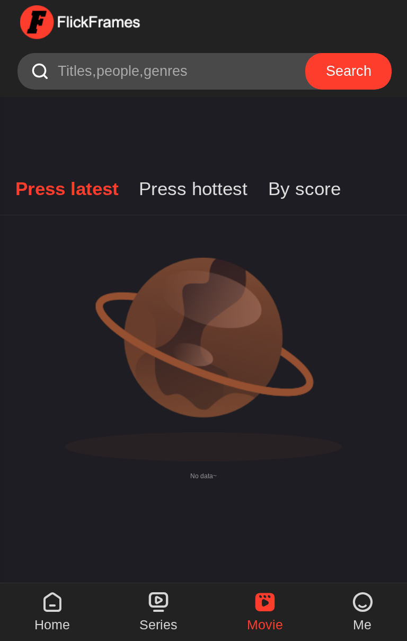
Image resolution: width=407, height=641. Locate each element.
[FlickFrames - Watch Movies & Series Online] (81, 23)
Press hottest (193, 189)
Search (348, 71)
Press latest (67, 189)
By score (304, 189)
